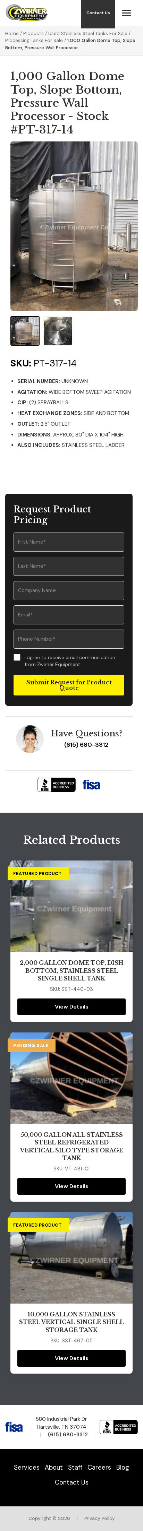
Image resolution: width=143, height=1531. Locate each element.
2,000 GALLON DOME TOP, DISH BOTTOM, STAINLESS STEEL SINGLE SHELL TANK (72, 970)
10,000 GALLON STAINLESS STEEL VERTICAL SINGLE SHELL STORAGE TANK (71, 1322)
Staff (75, 1467)
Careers (99, 1467)
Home (12, 33)
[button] (25, 330)
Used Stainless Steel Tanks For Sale (87, 33)
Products (33, 33)
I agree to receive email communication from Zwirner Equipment (70, 660)
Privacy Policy (99, 1518)
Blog (122, 1467)
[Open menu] (126, 13)
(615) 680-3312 (86, 745)
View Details (72, 1006)
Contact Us (72, 1482)
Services (27, 1467)
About (54, 1467)
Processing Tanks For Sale (34, 40)
